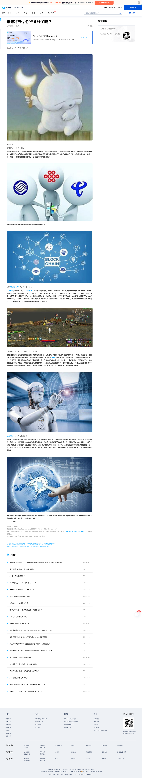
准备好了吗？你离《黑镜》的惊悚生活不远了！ (26, 691)
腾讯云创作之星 (69, 724)
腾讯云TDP (67, 727)
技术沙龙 (8, 724)
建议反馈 (112, 7)
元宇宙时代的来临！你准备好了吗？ (22, 569)
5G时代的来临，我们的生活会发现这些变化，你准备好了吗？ (31, 650)
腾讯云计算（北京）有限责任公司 (59, 774)
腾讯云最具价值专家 (70, 719)
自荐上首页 (38, 724)
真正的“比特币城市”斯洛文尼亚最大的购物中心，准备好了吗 (30, 644)
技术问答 (8, 721)
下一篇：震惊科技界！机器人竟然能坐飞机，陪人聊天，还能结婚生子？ (28, 546)
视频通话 (89, 752)
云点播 (88, 759)
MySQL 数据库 (121, 752)
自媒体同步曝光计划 (41, 719)
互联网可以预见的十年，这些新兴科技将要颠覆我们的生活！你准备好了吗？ (36, 562)
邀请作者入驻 (39, 721)
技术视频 (8, 727)
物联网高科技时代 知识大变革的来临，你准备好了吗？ (28, 637)
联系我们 (96, 724)
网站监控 (27, 761)
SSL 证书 (27, 754)
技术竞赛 (37, 727)
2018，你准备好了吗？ (18, 576)
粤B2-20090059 (76, 772)
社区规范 (96, 719)
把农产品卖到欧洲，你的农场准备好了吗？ (24, 671)
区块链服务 (58, 745)
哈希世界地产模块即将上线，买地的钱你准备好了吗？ (28, 684)
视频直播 (42, 747)
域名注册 (27, 745)
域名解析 (120, 745)
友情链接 (96, 727)
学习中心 (8, 730)
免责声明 (96, 721)
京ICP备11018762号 (87, 774)
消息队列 (73, 745)
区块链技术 (14, 287)
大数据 (104, 759)
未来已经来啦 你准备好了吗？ (20, 596)
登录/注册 (133, 7)
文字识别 (73, 759)
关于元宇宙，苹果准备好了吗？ (20, 657)
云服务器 (42, 745)
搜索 (120, 12)
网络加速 (89, 745)
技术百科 (8, 733)
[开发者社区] (19, 7)
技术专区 (8, 736)
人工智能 (10, 436)
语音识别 (42, 754)
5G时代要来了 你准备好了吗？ (20, 623)
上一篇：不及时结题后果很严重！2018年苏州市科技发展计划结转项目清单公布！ (31, 544)
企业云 (57, 752)
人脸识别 (27, 752)
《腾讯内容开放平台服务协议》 (75, 531)
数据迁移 (42, 761)
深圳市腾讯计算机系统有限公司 (49, 772)
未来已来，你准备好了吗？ (19, 616)
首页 (3, 13)
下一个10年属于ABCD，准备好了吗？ (23, 589)
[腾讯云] (6, 8)
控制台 (119, 7)
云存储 (26, 747)
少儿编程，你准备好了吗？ (19, 678)
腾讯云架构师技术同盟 (71, 721)
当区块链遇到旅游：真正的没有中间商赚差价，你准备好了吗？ (31, 630)
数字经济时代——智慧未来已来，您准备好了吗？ (27, 610)
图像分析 (104, 752)
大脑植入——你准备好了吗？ (20, 603)
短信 (56, 759)
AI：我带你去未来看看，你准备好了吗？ (23, 664)
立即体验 (84, 37)
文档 (105, 7)
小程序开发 (120, 759)
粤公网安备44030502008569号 (92, 772)
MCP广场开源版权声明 (100, 730)
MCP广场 (50, 13)
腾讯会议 (42, 752)
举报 (91, 26)
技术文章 (8, 719)
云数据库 (104, 745)
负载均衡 (42, 759)
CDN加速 (73, 752)
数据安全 (27, 759)
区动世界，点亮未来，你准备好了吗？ (23, 583)
